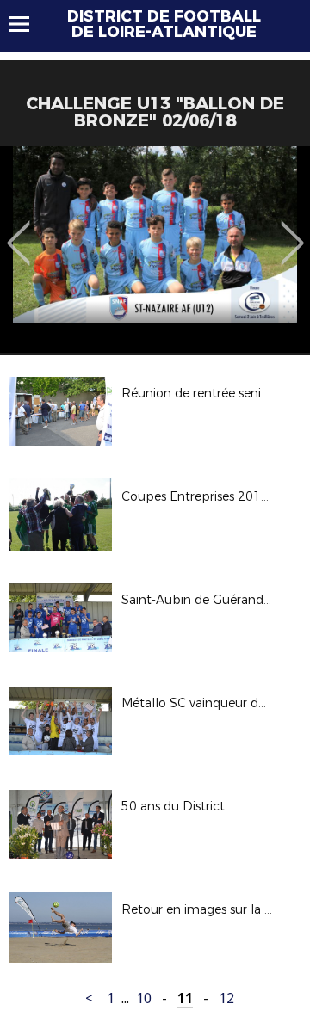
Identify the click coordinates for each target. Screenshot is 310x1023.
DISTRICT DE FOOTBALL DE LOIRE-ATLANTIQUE (164, 24)
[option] (155, 249)
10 (144, 998)
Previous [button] (18, 230)
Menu (27, 24)
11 (185, 998)
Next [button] (292, 230)
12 (226, 998)
